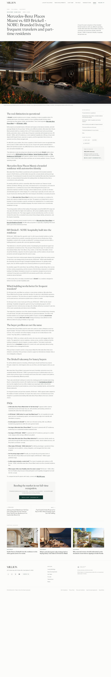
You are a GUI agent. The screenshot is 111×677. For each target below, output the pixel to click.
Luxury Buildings (47, 2)
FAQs (83, 133)
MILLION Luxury (41, 476)
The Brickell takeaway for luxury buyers (90, 130)
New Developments (60, 2)
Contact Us (26, 574)
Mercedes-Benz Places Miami (44, 220)
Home (8, 9)
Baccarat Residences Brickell (14, 222)
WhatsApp (87, 143)
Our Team (70, 2)
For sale (77, 2)
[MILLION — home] (11, 3)
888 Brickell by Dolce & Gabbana (24, 154)
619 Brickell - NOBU (22, 123)
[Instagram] (12, 574)
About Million (101, 590)
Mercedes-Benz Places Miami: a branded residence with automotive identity (92, 116)
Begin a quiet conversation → (93, 157)
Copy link (87, 140)
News (94, 2)
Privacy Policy (72, 590)
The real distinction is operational (89, 113)
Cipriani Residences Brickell (40, 154)
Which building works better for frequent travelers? (92, 124)
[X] (15, 574)
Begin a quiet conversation (31, 497)
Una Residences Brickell (45, 382)
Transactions (87, 2)
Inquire (100, 2)
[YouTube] (19, 574)
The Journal (14, 9)
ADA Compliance (64, 590)
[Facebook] (8, 574)
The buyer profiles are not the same (89, 127)
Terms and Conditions (80, 590)
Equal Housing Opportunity (91, 590)
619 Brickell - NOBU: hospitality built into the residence (91, 121)
